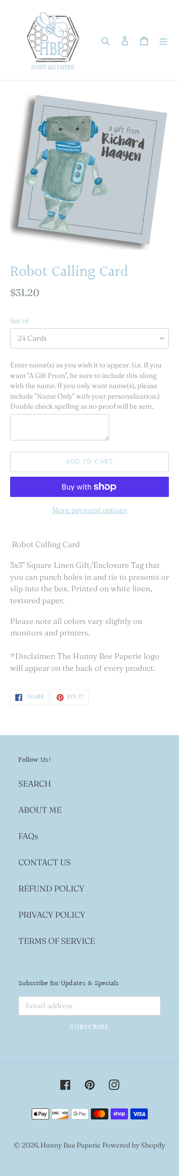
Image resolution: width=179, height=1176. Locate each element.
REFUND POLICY (51, 888)
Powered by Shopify (133, 1145)
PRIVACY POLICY (51, 914)
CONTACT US (44, 862)
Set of (19, 320)
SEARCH (34, 783)
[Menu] (163, 40)
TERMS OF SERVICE (56, 941)
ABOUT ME (40, 810)
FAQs (28, 836)
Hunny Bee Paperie (70, 1145)
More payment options (89, 509)
